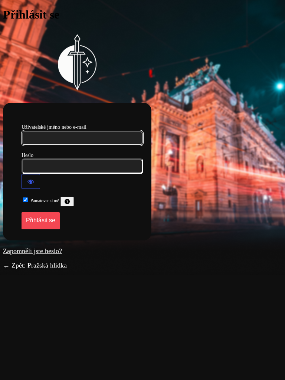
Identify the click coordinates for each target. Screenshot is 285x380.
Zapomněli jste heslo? (32, 251)
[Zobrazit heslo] (31, 181)
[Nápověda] (67, 201)
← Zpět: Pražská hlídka (35, 265)
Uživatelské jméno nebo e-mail (54, 127)
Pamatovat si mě (44, 200)
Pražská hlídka (77, 62)
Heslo (27, 155)
